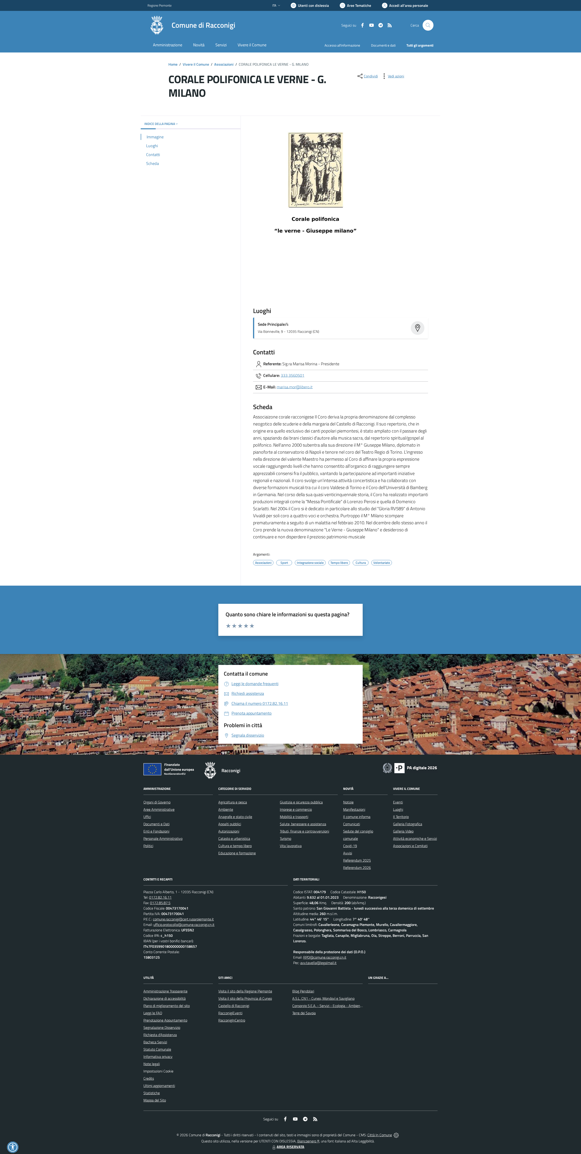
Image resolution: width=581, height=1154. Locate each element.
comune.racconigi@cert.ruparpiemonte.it (183, 919)
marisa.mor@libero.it (295, 387)
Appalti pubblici (229, 824)
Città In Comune (379, 1135)
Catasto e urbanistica (234, 838)
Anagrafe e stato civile (235, 816)
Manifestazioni (354, 809)
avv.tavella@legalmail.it (318, 962)
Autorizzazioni (228, 831)
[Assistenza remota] (396, 1135)
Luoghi (398, 809)
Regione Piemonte (160, 5)
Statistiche (151, 1093)
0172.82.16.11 (160, 897)
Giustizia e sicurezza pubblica (301, 802)
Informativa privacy (157, 1056)
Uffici (147, 816)
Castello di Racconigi (233, 1005)
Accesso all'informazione (342, 45)
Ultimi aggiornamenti (159, 1085)
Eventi (398, 802)
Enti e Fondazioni (156, 831)
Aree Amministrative (159, 809)
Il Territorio (401, 816)
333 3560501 (292, 375)
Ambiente (225, 809)
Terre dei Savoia (304, 1013)
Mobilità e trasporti (294, 816)
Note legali (151, 1064)
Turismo (285, 838)
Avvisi (347, 853)
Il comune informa (356, 816)
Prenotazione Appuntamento (165, 1020)
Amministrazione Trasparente (165, 991)
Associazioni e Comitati (410, 845)
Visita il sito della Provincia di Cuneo (245, 998)
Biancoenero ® (308, 1141)
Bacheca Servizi (155, 1042)
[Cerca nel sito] (428, 25)
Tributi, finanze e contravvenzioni (304, 831)
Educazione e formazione (237, 853)
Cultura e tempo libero (235, 845)
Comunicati (351, 824)
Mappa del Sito (154, 1100)
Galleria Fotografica (407, 824)
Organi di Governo (156, 802)
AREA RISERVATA (290, 1146)
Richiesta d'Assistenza (160, 1034)
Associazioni (224, 64)
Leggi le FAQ (152, 1013)
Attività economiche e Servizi (415, 838)
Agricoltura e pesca (232, 802)
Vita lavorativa (291, 845)
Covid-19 (350, 845)
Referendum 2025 (357, 860)
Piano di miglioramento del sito (166, 1005)
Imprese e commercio (296, 809)
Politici (148, 845)
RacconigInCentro (231, 1020)
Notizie (348, 802)
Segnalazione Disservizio (161, 1027)
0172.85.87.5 (160, 902)
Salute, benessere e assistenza (303, 824)
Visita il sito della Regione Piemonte (245, 991)
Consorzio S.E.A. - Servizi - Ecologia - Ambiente (327, 1005)
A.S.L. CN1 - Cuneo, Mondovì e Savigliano (323, 998)
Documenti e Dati (156, 824)
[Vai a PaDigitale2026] (410, 767)
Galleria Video (403, 831)
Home (172, 64)
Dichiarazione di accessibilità (164, 998)
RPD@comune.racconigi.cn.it (324, 957)
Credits (148, 1078)
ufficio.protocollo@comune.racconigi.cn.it (183, 924)
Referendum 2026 (357, 867)
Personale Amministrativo (162, 838)
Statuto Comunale (157, 1049)
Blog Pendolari (303, 991)
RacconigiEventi (230, 1013)
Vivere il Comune (196, 64)
